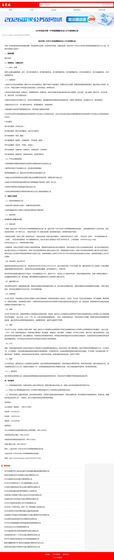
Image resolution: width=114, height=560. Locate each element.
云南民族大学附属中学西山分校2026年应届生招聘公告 (23, 495)
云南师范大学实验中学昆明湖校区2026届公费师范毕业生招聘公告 (26, 515)
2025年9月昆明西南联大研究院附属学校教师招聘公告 (22, 523)
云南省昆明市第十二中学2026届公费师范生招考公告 (22, 535)
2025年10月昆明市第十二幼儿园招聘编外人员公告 (21, 483)
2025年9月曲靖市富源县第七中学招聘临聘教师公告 (21, 539)
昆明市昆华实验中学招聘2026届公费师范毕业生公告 (22, 547)
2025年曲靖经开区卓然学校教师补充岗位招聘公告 (21, 531)
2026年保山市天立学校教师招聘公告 (16, 527)
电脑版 (47, 554)
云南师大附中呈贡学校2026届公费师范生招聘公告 (21, 499)
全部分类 (101, 10)
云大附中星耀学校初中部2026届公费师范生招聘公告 (22, 487)
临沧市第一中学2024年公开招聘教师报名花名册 (22, 453)
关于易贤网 (56, 554)
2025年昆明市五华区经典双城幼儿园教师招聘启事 (21, 511)
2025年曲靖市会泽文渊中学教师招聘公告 (18, 479)
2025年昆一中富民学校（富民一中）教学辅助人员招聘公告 (24, 507)
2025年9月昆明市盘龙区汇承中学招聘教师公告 (20, 503)
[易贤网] (6, 5)
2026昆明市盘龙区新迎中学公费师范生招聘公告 (20, 519)
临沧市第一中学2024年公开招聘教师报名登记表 (26, 449)
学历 (31, 10)
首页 (10, 10)
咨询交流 (66, 554)
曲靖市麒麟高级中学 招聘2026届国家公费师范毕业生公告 (24, 543)
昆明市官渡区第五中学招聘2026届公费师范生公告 (21, 475)
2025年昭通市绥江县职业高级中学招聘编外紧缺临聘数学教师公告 (26, 471)
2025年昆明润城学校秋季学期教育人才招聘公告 (20, 491)
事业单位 (77, 10)
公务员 (53, 10)
